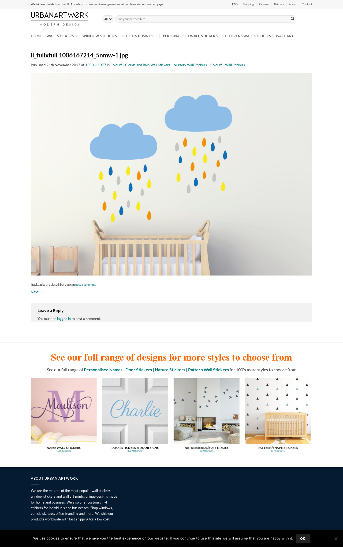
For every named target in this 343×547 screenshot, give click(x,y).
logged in (64, 319)
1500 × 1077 (95, 65)
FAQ (235, 4)
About (293, 4)
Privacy (279, 4)
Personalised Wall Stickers (190, 36)
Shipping (248, 4)
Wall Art (285, 36)
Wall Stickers (60, 36)
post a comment (85, 284)
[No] (336, 540)
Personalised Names (103, 369)
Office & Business (138, 36)
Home (36, 36)
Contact (307, 4)
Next (37, 292)
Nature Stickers (170, 369)
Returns (264, 4)
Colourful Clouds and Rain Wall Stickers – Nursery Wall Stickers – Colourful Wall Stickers (177, 65)
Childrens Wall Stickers (246, 36)
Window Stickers (99, 36)
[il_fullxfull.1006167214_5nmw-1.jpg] (171, 174)
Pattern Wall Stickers (208, 369)
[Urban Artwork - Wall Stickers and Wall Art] (62, 19)
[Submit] (292, 19)
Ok (302, 539)
